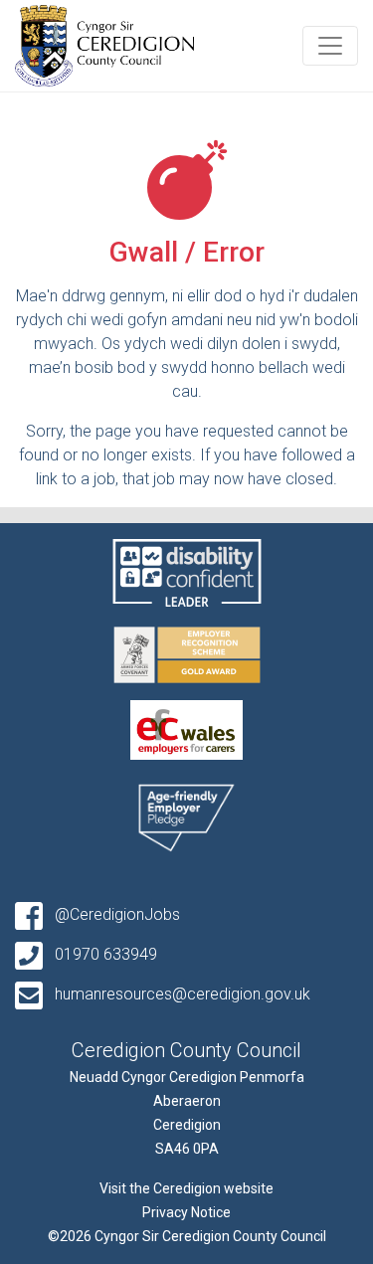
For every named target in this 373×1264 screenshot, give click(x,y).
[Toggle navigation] (330, 46)
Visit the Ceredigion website (186, 1188)
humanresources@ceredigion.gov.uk (180, 994)
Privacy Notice (186, 1212)
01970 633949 (104, 954)
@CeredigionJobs (115, 914)
